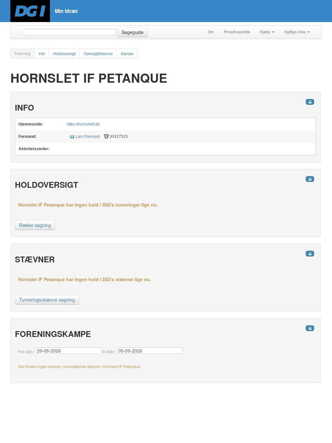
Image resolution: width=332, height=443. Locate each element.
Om (211, 31)
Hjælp (265, 31)
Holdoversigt (64, 53)
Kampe (127, 53)
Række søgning (35, 225)
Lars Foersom (88, 136)
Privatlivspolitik (237, 31)
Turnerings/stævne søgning (47, 299)
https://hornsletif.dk (83, 124)
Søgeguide (133, 32)
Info (42, 53)
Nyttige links (295, 31)
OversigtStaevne (98, 53)
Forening (22, 53)
